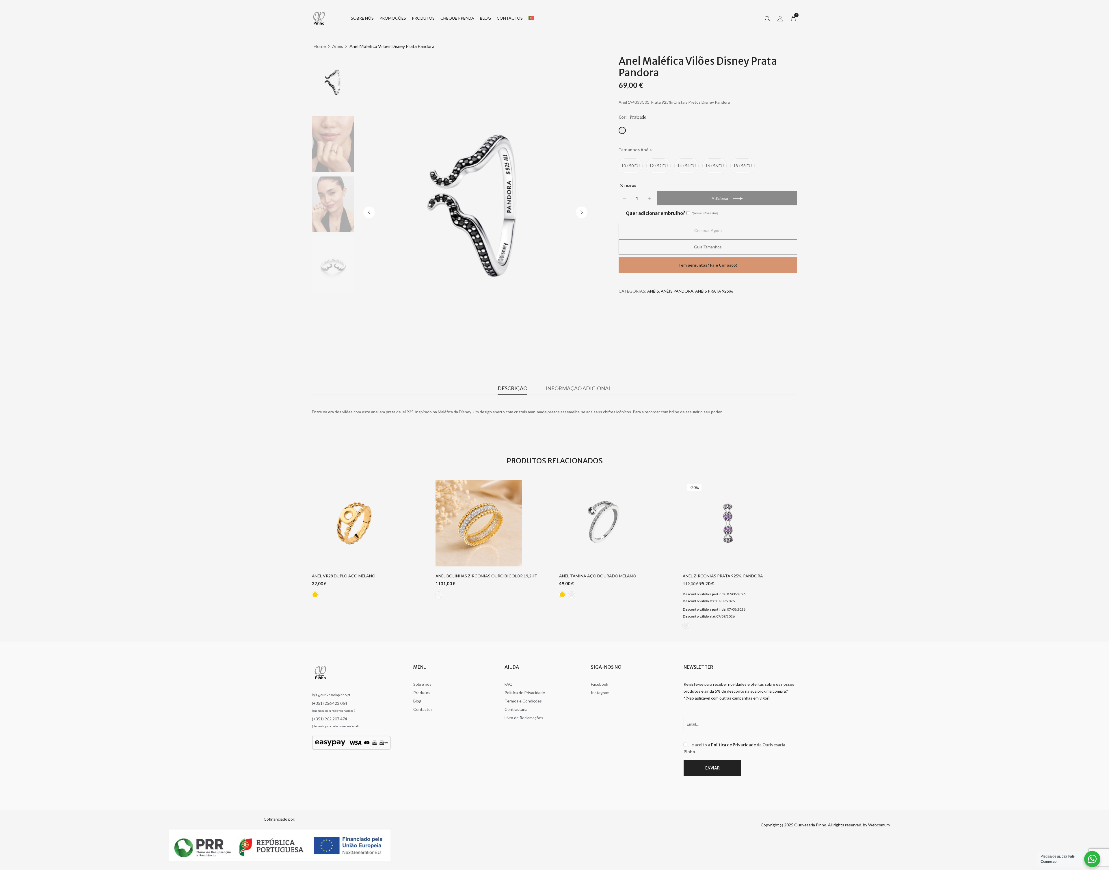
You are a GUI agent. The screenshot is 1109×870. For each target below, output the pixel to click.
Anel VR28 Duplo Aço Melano (343, 576)
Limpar (630, 186)
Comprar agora (708, 230)
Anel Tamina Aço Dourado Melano (597, 576)
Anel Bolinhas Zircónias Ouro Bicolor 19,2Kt (486, 576)
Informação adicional (578, 388)
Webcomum (879, 824)
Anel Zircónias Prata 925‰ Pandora (723, 576)
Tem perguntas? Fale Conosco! (707, 265)
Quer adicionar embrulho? (655, 213)
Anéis (337, 46)
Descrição (512, 388)
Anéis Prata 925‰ (714, 291)
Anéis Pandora (677, 291)
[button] (793, 18)
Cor (622, 117)
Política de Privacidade (733, 745)
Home (319, 46)
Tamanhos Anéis (635, 150)
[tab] (512, 390)
